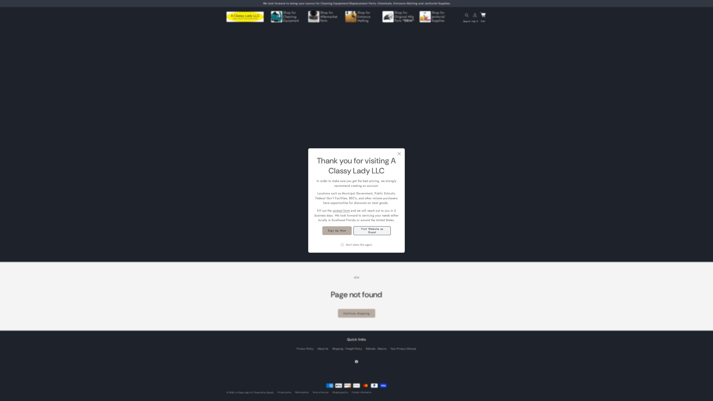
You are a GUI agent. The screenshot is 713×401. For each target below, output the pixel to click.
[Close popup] (399, 154)
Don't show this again (359, 245)
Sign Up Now (337, 231)
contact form (341, 210)
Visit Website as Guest (372, 230)
